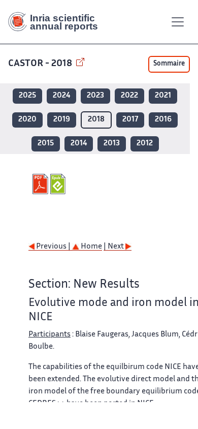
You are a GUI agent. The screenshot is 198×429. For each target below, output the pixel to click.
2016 (163, 119)
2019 (61, 119)
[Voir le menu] (177, 22)
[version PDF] (41, 184)
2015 (46, 143)
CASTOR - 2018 (41, 63)
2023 (95, 96)
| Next (114, 246)
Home (90, 246)
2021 (163, 96)
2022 (129, 96)
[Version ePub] (59, 184)
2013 (112, 143)
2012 (145, 143)
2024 (61, 96)
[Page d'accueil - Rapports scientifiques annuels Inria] (57, 22)
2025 (27, 96)
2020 (27, 119)
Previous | (53, 246)
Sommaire (169, 64)
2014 (79, 143)
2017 (130, 119)
